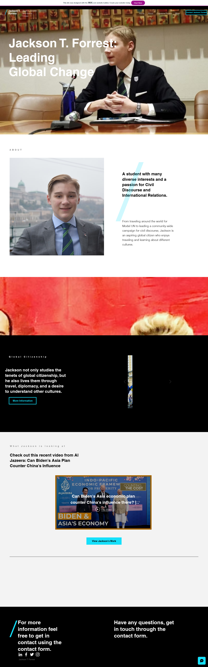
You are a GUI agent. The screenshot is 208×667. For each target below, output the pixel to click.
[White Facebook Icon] (26, 654)
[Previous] (125, 382)
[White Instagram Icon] (37, 654)
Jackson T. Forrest (14, 12)
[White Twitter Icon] (31, 654)
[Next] (170, 382)
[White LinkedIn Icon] (20, 654)
